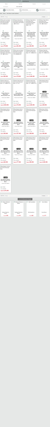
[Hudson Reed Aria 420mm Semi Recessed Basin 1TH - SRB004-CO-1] (44, 55)
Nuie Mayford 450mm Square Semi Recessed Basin (5, 123)
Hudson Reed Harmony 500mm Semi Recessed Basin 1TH (18, 94)
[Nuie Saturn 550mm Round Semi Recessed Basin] (44, 114)
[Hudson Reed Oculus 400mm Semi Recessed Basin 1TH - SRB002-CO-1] (31, 55)
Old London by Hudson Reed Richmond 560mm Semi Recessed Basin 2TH (5, 35)
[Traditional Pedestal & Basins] (18, 206)
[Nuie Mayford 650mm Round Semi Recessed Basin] (5, 142)
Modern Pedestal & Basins (5, 213)
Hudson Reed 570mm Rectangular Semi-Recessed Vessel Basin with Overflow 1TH (31, 35)
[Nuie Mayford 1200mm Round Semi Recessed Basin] (5, 171)
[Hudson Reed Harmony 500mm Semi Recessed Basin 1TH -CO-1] (18, 85)
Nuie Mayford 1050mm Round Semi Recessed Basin (44, 152)
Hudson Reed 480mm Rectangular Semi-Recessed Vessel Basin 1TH (44, 34)
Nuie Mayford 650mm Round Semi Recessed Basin (5, 152)
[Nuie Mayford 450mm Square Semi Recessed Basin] (5, 114)
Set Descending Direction (10, 17)
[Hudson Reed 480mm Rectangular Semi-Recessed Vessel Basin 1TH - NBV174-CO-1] (44, 24)
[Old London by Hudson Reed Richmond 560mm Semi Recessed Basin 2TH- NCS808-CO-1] (5, 24)
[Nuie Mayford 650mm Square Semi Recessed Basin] (44, 85)
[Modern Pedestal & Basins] (6, 206)
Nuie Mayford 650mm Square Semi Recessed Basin (44, 94)
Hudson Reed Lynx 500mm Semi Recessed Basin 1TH (5, 94)
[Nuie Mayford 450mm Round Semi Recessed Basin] (18, 114)
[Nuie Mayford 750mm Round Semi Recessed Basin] (18, 142)
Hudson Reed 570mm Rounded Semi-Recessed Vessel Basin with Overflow (18, 34)
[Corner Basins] (44, 206)
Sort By (2, 16)
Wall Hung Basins (31, 212)
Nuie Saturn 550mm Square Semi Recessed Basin (31, 123)
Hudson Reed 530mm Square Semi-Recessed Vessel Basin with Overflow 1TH (5, 65)
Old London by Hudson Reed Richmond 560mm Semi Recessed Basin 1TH (18, 65)
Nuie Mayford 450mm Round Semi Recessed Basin (18, 123)
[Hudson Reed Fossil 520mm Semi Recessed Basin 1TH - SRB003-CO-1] (31, 85)
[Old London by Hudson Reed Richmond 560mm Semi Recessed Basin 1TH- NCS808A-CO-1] (18, 55)
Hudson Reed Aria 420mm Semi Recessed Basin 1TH (44, 64)
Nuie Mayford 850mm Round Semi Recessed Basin (31, 152)
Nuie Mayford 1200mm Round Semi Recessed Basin (5, 180)
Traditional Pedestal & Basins (18, 213)
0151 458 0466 (19, 6)
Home (1, 13)
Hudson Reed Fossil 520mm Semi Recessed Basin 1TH (31, 94)
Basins (4, 13)
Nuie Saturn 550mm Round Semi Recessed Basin (44, 123)
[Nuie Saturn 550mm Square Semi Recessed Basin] (31, 114)
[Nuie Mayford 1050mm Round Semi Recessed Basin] (44, 142)
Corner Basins (44, 212)
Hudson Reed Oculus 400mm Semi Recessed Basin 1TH (31, 64)
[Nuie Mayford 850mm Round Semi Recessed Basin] (31, 142)
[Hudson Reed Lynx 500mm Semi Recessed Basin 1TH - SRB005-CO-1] (5, 85)
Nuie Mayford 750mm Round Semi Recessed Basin (18, 152)
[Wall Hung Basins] (31, 206)
